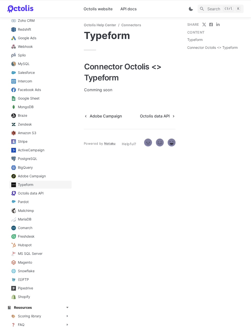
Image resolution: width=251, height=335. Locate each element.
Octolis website (98, 8)
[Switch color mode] (191, 9)
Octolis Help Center (100, 25)
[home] (41, 9)
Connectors (131, 25)
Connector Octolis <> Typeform (212, 47)
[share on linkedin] (218, 24)
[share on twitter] (204, 24)
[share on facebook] (211, 24)
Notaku (110, 143)
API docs (128, 8)
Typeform (195, 40)
